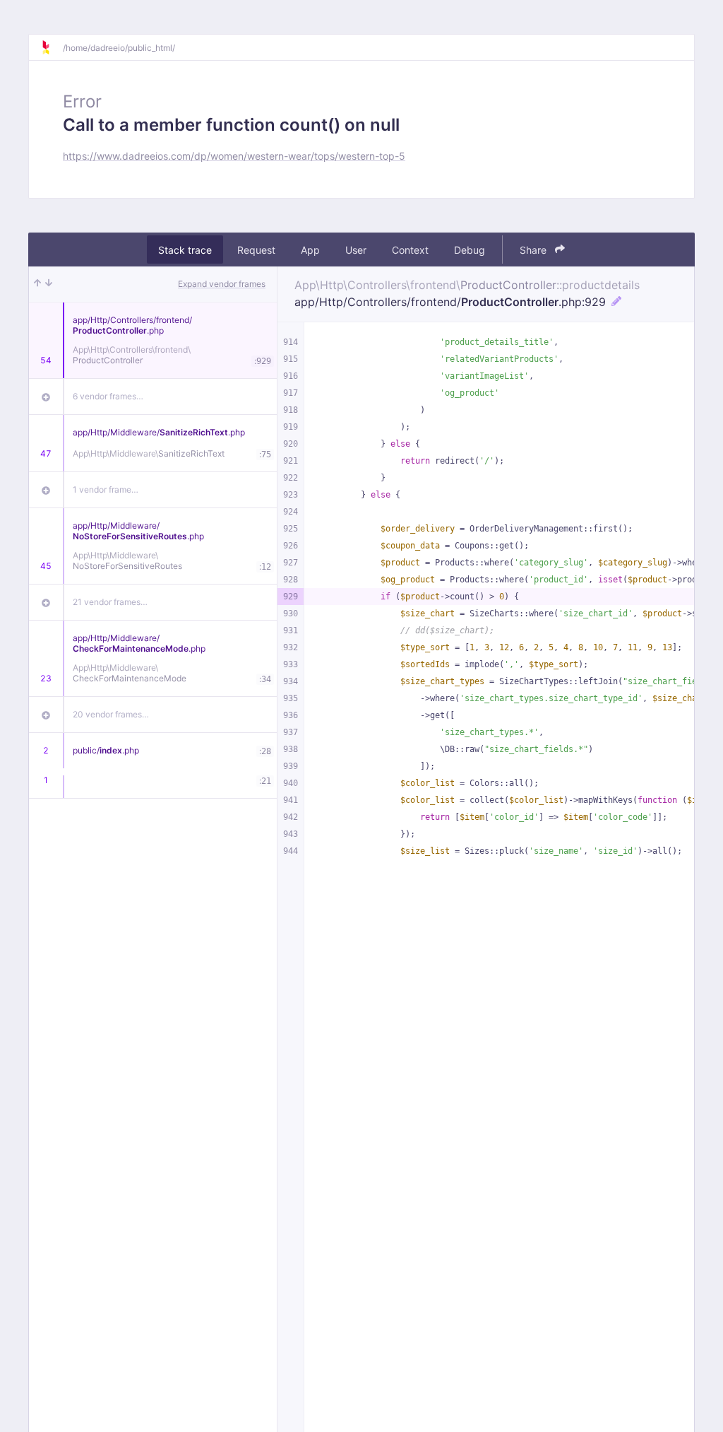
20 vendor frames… (111, 714)
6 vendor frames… (108, 396)
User (355, 250)
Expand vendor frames (221, 283)
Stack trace (185, 250)
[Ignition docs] (51, 47)
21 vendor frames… (110, 602)
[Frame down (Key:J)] (48, 284)
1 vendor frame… (105, 489)
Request (256, 250)
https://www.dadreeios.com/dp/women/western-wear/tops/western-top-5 (234, 156)
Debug (469, 250)
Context (410, 250)
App (310, 250)
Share (534, 250)
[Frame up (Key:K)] (37, 284)
